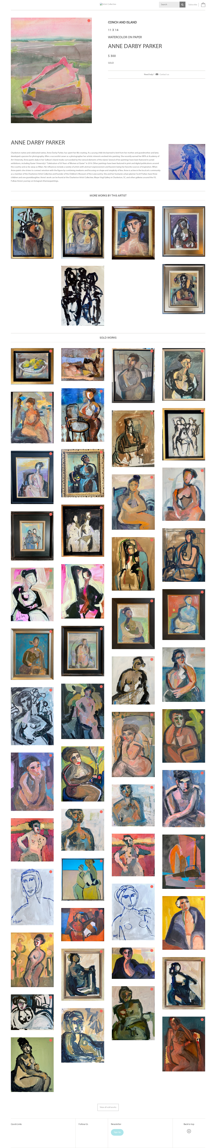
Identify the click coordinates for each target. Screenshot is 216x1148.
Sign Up (117, 1132)
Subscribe (192, 5)
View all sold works (108, 1107)
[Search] (182, 4)
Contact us (164, 74)
